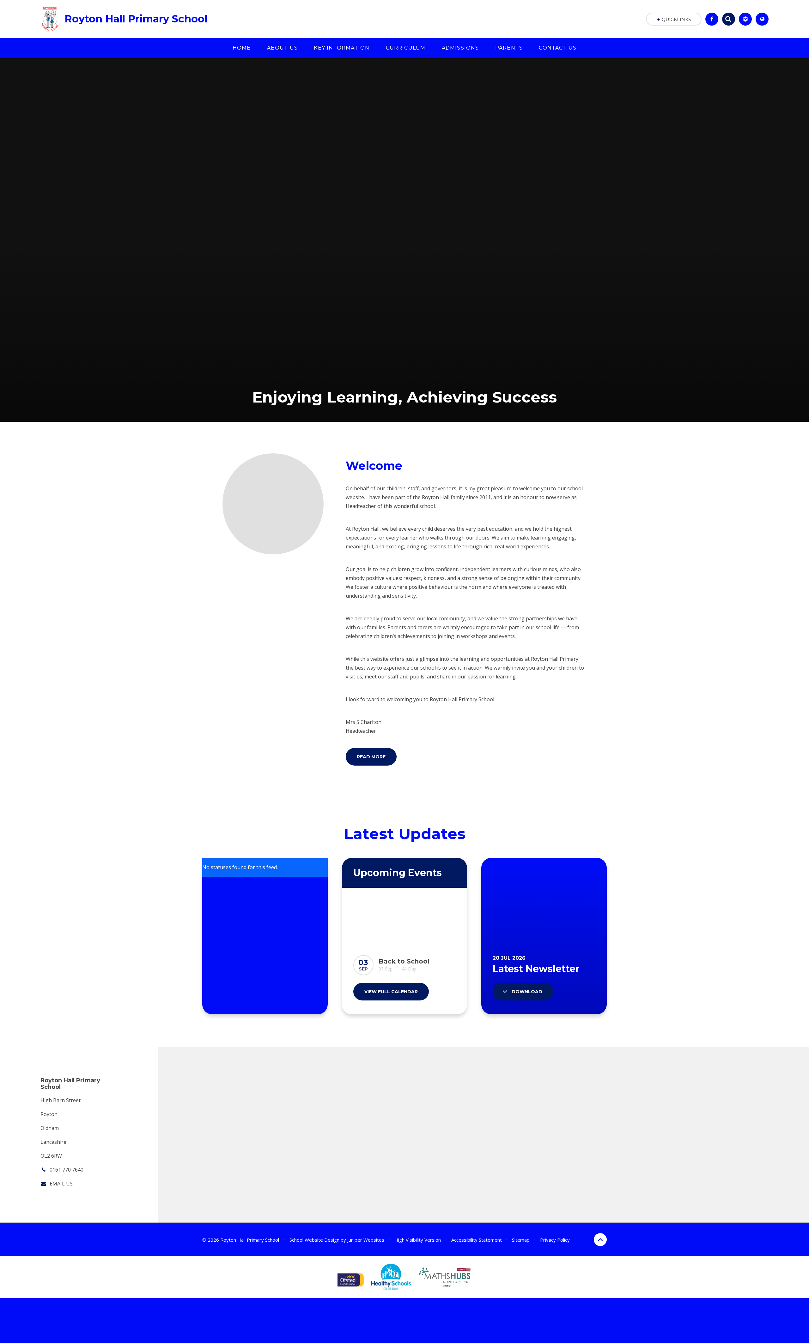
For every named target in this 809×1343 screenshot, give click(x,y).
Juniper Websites (365, 1240)
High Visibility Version (417, 1240)
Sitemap (521, 1240)
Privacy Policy (555, 1240)
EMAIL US (61, 1183)
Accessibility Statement (476, 1240)
